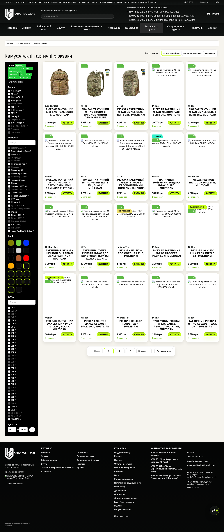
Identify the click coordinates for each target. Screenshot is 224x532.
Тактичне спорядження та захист (86, 28)
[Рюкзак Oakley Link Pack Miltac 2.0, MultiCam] (202, 224)
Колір (11, 236)
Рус (191, 2)
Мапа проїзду (193, 487)
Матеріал (13, 137)
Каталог (9, 2)
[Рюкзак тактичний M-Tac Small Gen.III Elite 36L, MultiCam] (202, 83)
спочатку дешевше (192, 53)
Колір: (11, 65)
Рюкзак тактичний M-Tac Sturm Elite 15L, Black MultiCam (95, 184)
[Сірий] (26, 250)
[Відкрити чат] (214, 510)
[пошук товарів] (111, 16)
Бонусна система (122, 509)
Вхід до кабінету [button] (122, 452)
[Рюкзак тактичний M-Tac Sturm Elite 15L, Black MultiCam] (95, 153)
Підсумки (197, 28)
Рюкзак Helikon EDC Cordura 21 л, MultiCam (131, 253)
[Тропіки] (27, 282)
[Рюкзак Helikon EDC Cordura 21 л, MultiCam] (131, 224)
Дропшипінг (120, 490)
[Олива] (11, 243)
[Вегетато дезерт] (27, 274)
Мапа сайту (119, 487)
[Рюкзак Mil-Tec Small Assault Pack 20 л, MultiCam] (95, 295)
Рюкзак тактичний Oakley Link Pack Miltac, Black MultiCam (59, 325)
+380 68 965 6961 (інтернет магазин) (147, 7)
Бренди (212, 28)
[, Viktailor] (20, 453)
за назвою (210, 53)
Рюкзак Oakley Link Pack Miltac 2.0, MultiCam (202, 253)
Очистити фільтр (16, 82)
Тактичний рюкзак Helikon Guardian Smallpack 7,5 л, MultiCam (59, 254)
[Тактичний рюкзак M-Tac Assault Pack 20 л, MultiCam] (202, 295)
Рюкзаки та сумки (151, 28)
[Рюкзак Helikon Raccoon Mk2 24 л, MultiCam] (202, 153)
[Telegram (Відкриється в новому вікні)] (175, 2)
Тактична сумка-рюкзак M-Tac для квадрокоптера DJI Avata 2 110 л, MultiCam (95, 256)
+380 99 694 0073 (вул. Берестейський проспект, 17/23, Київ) (161, 16)
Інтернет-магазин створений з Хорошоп (17, 524)
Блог (94, 2)
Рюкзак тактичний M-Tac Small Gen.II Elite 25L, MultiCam (131, 112)
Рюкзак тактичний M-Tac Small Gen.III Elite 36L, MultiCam (202, 112)
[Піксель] (19, 290)
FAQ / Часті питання (124, 502)
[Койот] (11, 250)
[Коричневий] (18, 258)
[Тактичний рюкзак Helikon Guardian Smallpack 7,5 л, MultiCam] (59, 224)
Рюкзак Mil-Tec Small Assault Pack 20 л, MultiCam (95, 324)
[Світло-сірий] (18, 250)
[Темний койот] (18, 266)
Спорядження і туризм (176, 28)
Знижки (26, 28)
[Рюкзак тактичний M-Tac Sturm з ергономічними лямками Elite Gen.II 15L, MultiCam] (95, 83)
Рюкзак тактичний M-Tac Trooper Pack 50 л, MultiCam (166, 253)
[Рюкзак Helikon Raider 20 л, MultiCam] (131, 295)
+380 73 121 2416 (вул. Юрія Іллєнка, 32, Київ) (153, 11)
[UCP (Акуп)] (11, 290)
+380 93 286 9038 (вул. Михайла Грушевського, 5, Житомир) (161, 20)
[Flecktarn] (11, 274)
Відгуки (118, 506)
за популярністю (171, 53)
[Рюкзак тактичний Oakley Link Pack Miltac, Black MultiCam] (59, 295)
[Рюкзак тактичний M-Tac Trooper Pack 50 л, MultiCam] (166, 224)
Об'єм (11, 297)
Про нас (21, 2)
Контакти (84, 2)
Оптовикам (119, 494)
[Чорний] (11, 258)
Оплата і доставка (38, 2)
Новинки (12, 28)
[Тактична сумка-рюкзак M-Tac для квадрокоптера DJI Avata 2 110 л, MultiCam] (95, 224)
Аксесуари (114, 28)
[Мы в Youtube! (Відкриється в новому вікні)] (168, 2)
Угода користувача (111, 2)
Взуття (61, 28)
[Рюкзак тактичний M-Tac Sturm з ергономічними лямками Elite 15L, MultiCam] (59, 153)
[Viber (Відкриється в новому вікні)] (179, 2)
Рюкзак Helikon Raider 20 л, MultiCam (131, 324)
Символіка (131, 28)
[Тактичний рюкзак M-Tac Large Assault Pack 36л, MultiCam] (166, 295)
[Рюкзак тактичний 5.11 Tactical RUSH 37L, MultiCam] (59, 83)
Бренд (11, 87)
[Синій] (26, 243)
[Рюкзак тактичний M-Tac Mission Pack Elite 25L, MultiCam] (166, 83)
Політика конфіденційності (140, 2)
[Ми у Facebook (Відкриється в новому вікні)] (164, 2)
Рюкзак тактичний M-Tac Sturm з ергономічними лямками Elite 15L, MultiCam (59, 185)
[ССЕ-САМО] (19, 274)
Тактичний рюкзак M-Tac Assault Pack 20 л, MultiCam (202, 324)
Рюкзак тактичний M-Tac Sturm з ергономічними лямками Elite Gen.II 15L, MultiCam (95, 114)
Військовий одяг (44, 28)
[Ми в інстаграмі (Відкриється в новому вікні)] (172, 2)
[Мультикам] (19, 282)
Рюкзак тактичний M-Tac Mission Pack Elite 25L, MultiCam (167, 112)
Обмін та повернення (64, 2)
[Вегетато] (11, 282)
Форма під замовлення (125, 498)
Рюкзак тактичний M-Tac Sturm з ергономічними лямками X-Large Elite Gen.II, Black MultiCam (131, 187)
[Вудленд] (26, 266)
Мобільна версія (15, 484)
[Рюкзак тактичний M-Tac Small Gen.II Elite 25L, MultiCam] (131, 83)
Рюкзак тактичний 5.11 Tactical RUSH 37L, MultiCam (59, 112)
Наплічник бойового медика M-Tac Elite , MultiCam (166, 184)
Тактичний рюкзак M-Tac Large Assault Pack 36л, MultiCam (166, 325)
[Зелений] (18, 243)
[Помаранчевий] (11, 266)
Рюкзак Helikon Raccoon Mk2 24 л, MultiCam (202, 183)
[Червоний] (26, 258)
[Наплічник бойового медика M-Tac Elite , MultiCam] (166, 153)
